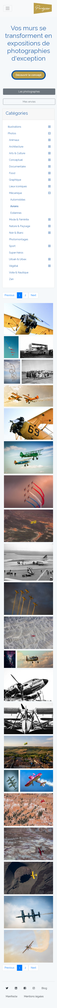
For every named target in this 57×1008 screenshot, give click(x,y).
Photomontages (18, 239)
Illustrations (14, 126)
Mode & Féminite (19, 219)
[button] (49, 127)
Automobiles (17, 199)
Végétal (13, 265)
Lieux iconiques (18, 186)
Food (12, 173)
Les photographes (29, 91)
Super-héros (16, 252)
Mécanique (15, 193)
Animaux (14, 140)
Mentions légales (34, 996)
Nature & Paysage (19, 226)
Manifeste (11, 996)
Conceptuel (16, 159)
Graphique (15, 179)
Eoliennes (16, 212)
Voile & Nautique (18, 272)
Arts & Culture (17, 153)
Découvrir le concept (28, 75)
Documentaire (17, 166)
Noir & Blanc (16, 232)
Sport (12, 246)
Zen (11, 279)
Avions (14, 206)
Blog (44, 988)
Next (33, 295)
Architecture (16, 146)
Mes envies (29, 101)
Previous (9, 295)
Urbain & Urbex (17, 259)
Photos (12, 133)
